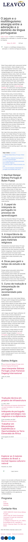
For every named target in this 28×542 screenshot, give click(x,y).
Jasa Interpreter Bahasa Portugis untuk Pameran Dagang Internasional (13, 370)
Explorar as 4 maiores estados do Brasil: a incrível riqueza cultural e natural (13, 460)
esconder (13, 152)
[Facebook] (2, 538)
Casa (2, 36)
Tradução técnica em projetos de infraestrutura (13, 399)
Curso (6, 36)
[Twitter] (9, 538)
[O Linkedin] (13, 538)
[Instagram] (6, 538)
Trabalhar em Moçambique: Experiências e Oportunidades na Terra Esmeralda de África (12, 429)
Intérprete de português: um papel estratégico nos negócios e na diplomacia (13, 413)
